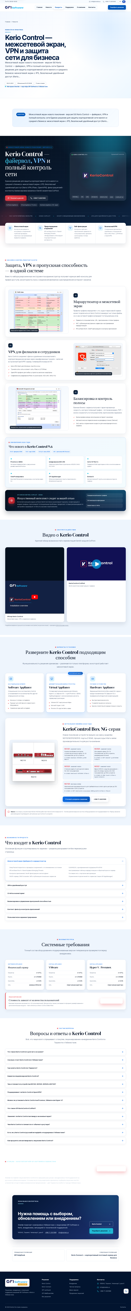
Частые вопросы (74, 1287)
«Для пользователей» (62, 625)
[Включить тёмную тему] (126, 1291)
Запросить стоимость (111, 1001)
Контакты (91, 7)
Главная (39, 7)
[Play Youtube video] (34, 597)
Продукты (58, 7)
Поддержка (69, 7)
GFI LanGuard (46, 1290)
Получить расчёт (17, 198)
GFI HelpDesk (23, 1254)
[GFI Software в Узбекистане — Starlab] (14, 7)
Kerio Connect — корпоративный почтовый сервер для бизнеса (94, 1255)
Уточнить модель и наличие (76, 799)
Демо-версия (73, 1290)
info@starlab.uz (96, 1)
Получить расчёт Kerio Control (111, 1169)
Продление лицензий (76, 1293)
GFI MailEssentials (48, 1293)
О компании (81, 7)
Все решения (46, 1296)
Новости (49, 7)
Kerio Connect (46, 1287)
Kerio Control (97, 1224)
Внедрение (73, 1283)
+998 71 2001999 (110, 1)
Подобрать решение (117, 7)
